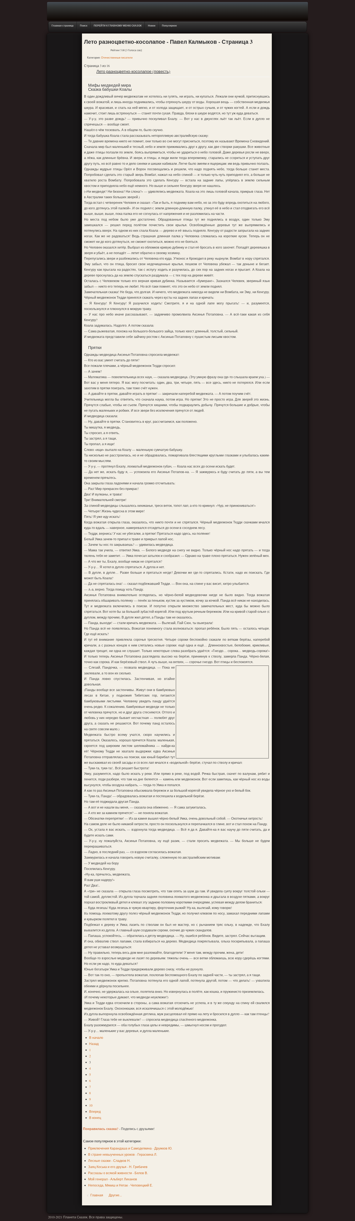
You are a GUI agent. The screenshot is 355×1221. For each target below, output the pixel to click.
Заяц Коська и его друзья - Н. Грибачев (118, 1167)
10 (90, 1105)
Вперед (95, 1111)
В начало (96, 1037)
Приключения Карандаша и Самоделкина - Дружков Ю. (130, 1148)
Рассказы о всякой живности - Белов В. (118, 1173)
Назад (94, 1043)
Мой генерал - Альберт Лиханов (112, 1179)
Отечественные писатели (117, 57)
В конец (95, 1117)
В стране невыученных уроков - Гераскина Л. (122, 1154)
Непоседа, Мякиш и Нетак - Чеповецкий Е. (120, 1185)
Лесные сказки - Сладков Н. (109, 1160)
